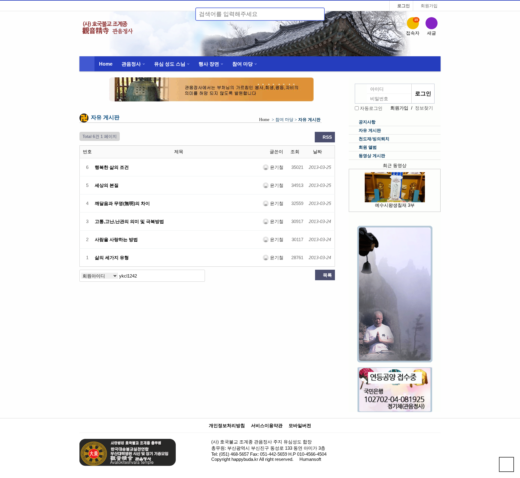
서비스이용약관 (267, 425)
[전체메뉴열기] (86, 63)
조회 (295, 151)
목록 (327, 275)
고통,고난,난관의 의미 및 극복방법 (129, 221)
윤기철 (276, 167)
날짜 (318, 151)
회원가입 (428, 5)
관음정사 (131, 64)
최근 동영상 (395, 165)
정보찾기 (424, 107)
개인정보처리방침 (227, 425)
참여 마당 (242, 64)
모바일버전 (300, 425)
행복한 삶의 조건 (112, 167)
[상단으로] (506, 464)
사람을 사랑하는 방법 (116, 239)
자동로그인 (371, 108)
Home (106, 64)
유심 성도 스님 (169, 64)
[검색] (316, 14)
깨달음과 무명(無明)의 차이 (122, 203)
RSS (326, 137)
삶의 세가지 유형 (112, 257)
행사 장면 (209, 64)
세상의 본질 (107, 185)
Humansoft (310, 459)
